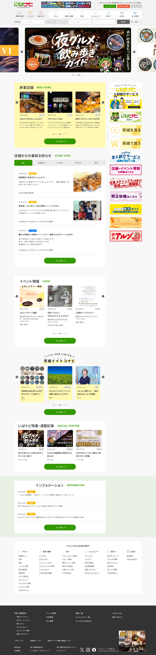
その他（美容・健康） (45, 573)
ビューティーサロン (45, 562)
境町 (96, 387)
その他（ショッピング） (92, 573)
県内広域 (39, 387)
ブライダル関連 (112, 559)
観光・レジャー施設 (68, 562)
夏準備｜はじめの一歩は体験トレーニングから (39, 205)
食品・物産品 (89, 562)
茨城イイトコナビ (22, 617)
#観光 (23, 398)
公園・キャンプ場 (67, 569)
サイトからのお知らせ (84, 621)
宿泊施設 (130, 556)
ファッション (89, 556)
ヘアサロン (43, 556)
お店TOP (40, 16)
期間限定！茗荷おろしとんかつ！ (32, 177)
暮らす (108, 16)
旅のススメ (20, 624)
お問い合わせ (117, 617)
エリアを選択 (28, 22)
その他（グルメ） (24, 590)
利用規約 (17, 651)
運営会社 (17, 647)
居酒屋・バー (23, 556)
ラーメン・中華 (23, 566)
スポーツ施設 (67, 559)
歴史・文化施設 (67, 566)
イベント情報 (51, 613)
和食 (20, 562)
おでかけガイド (22, 627)
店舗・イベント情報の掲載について (59, 641)
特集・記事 (20, 16)
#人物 (79, 398)
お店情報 (49, 617)
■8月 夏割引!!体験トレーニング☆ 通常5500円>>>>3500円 (46, 234)
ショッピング (95, 16)
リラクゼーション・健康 (46, 566)
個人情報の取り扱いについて (66, 647)
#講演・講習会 (24, 324)
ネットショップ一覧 (83, 617)
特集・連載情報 (20, 613)
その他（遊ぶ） (67, 573)
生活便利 (110, 566)
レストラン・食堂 (24, 587)
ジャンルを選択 (75, 22)
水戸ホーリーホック (23, 620)
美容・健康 (69, 16)
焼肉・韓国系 (23, 569)
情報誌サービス (35, 641)
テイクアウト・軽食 (25, 583)
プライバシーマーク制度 (105, 649)
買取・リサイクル (90, 569)
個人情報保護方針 (36, 647)
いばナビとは (117, 613)
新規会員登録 (123, 6)
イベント (30, 16)
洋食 (20, 559)
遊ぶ (82, 16)
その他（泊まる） (132, 559)
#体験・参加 (51, 325)
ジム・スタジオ (44, 569)
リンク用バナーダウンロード (39, 651)
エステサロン (43, 559)
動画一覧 (79, 613)
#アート (23, 400)
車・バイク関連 (112, 569)
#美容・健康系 (59, 325)
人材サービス (18, 641)
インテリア (88, 559)
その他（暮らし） (112, 573)
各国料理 (22, 573)
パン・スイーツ (23, 580)
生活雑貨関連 (89, 566)
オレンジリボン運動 (23, 630)
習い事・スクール (113, 556)
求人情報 (135, 16)
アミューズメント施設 (69, 556)
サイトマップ (61, 651)
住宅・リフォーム (112, 562)
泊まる (121, 16)
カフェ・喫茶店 (23, 576)
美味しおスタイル (22, 634)
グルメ (55, 16)
